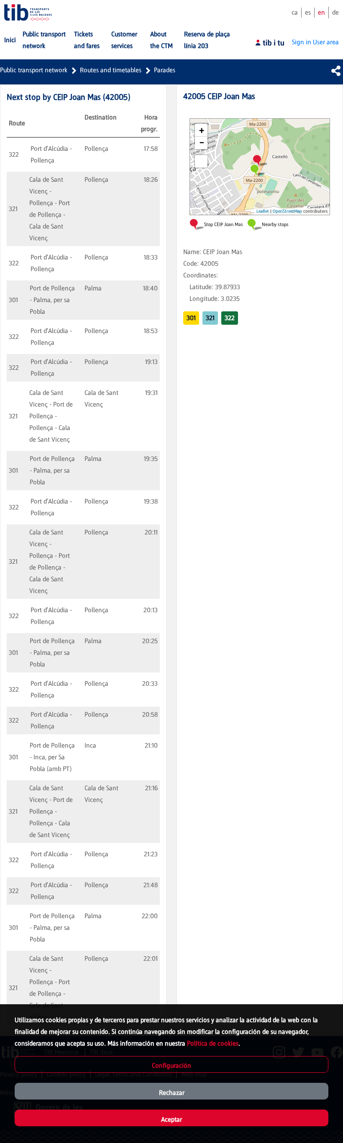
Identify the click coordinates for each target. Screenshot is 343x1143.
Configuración (171, 1065)
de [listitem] (335, 12)
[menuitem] (10, 40)
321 (210, 318)
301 (191, 318)
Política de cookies (212, 1043)
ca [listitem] (295, 12)
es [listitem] (308, 12)
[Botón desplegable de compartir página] (336, 70)
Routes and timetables (110, 70)
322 (230, 318)
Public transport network (33, 70)
